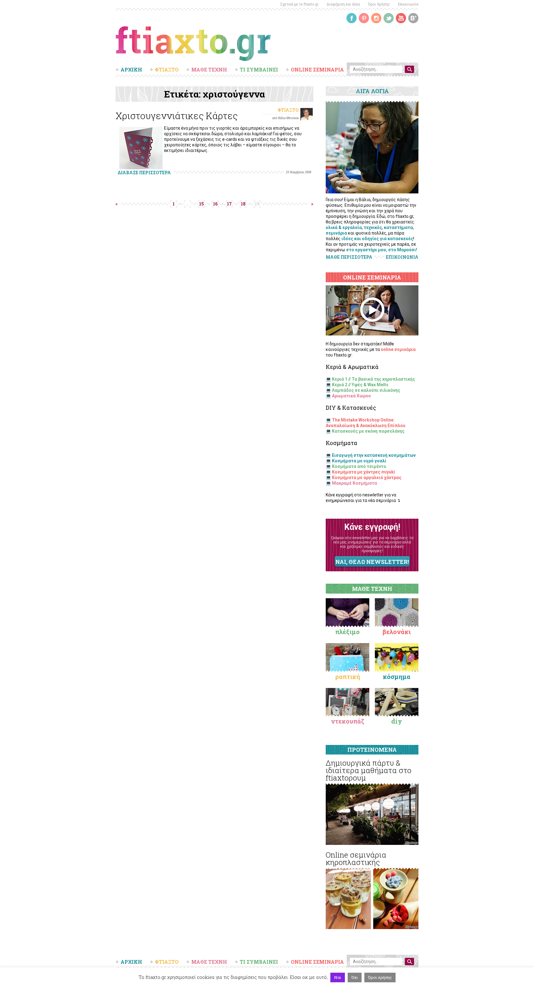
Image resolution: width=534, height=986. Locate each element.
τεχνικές (373, 227)
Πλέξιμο (347, 632)
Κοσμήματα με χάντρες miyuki (363, 471)
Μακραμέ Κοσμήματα (354, 483)
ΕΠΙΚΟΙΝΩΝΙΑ (402, 257)
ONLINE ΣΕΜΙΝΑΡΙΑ (317, 69)
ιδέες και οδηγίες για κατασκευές (377, 238)
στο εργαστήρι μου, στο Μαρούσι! (381, 249)
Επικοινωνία (408, 4)
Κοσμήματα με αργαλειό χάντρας (366, 477)
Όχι (354, 977)
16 (215, 204)
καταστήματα (398, 227)
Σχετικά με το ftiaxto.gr (299, 4)
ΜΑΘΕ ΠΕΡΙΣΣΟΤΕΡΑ (349, 257)
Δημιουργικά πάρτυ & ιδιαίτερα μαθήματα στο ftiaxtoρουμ (368, 770)
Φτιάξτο (288, 110)
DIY (396, 721)
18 (243, 204)
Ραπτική (347, 676)
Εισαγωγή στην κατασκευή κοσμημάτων (374, 455)
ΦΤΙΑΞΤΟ (167, 69)
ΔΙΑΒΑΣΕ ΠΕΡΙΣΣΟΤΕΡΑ (144, 172)
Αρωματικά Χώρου (351, 395)
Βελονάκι (397, 632)
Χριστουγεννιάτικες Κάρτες (177, 116)
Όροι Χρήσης (379, 4)
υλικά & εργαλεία (344, 227)
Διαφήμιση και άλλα (343, 4)
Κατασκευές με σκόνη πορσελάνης (368, 431)
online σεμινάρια (398, 349)
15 (201, 204)
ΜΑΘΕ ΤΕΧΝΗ (209, 69)
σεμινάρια (336, 233)
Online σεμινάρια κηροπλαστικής (356, 858)
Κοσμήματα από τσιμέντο (359, 466)
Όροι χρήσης (380, 977)
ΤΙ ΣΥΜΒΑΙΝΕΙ (259, 69)
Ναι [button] (337, 977)
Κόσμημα (396, 676)
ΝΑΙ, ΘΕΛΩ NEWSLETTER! (372, 561)
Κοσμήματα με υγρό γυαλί (359, 460)
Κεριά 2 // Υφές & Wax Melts (360, 384)
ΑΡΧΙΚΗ (131, 69)
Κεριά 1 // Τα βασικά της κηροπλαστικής (373, 379)
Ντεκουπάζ (347, 721)
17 (229, 204)
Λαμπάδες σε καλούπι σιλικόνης (366, 390)
